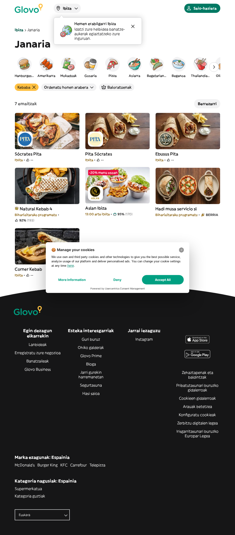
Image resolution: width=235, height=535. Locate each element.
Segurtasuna (91, 385)
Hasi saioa (91, 393)
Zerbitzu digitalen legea (197, 423)
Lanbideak (38, 344)
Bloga (91, 364)
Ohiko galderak (91, 347)
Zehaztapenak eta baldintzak (197, 374)
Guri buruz (91, 339)
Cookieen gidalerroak (197, 398)
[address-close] (132, 26)
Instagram (144, 339)
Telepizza (97, 465)
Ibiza (19, 30)
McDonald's (25, 465)
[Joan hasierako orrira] (29, 8)
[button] (24, 67)
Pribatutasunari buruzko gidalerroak (197, 387)
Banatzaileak (37, 361)
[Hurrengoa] (213, 67)
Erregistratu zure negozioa (38, 352)
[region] (117, 67)
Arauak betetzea (197, 406)
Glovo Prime (91, 355)
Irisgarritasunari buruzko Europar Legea (197, 433)
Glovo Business (38, 369)
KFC (63, 465)
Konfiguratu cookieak (197, 414)
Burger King (47, 465)
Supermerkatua (28, 488)
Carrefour (78, 465)
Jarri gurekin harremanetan (91, 374)
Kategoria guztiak (30, 496)
